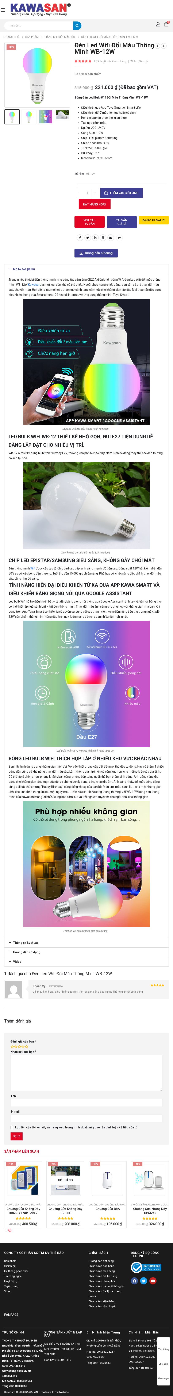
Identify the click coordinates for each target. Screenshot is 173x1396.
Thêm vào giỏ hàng (123, 193)
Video (17, 961)
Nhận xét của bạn (23, 1051)
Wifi (32, 568)
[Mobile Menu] (2, 9)
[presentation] (9, 75)
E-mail (110, 237)
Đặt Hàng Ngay (94, 204)
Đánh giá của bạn (23, 1041)
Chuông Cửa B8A (65, 1209)
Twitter (87, 237)
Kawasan (34, 284)
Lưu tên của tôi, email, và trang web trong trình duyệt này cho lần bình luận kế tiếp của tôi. (77, 1127)
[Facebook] (134, 1280)
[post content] (23, 1180)
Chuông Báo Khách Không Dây (106, 1205)
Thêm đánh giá (140, 61)
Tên (13, 1096)
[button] (86, 269)
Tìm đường (163, 1349)
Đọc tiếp (25, 1195)
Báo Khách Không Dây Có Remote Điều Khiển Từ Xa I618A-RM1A (150, 1213)
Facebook (80, 237)
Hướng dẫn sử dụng (26, 952)
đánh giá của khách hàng (110, 61)
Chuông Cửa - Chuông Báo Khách (23, 1205)
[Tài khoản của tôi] (158, 24)
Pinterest (103, 237)
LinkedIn (95, 237)
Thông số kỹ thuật (25, 942)
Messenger (163, 1378)
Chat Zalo (164, 1364)
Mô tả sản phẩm (24, 269)
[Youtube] (153, 1280)
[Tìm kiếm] (77, 25)
